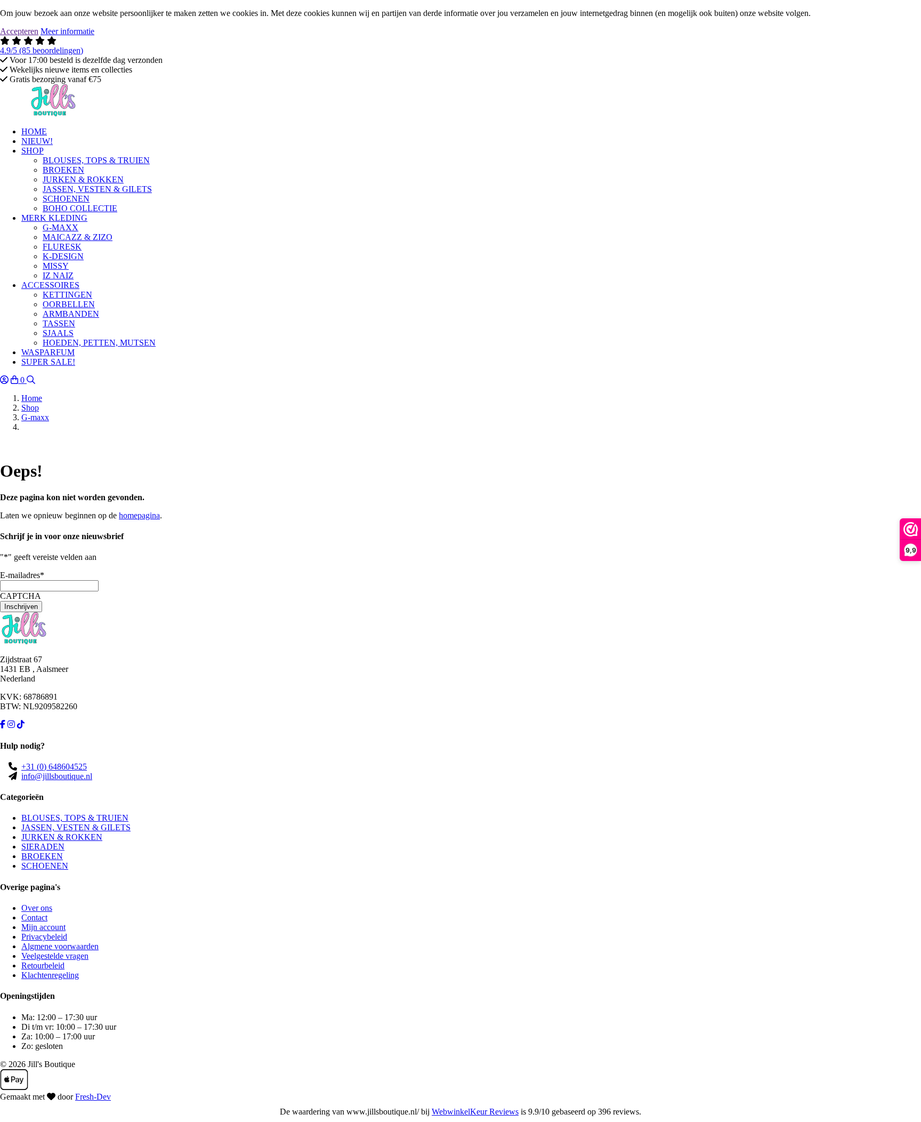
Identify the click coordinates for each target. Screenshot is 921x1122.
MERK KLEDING (54, 217)
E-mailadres (22, 575)
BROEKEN (42, 856)
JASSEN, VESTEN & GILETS (76, 827)
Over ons (36, 907)
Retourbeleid (42, 965)
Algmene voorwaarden (60, 946)
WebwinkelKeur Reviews (475, 1111)
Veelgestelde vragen (54, 955)
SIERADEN (42, 846)
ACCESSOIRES (50, 285)
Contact (34, 917)
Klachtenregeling (50, 975)
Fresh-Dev (93, 1096)
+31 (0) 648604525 (54, 766)
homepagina (139, 515)
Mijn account (43, 927)
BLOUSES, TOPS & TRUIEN (74, 817)
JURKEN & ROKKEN (61, 837)
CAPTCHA (20, 595)
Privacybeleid (44, 936)
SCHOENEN (44, 865)
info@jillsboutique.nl (56, 776)
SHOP (32, 150)
